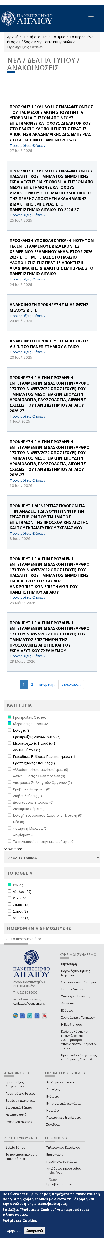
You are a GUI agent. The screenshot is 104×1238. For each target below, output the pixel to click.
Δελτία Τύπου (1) (26, 750)
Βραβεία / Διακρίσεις (20, 1101)
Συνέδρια (53, 1124)
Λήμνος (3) (21, 917)
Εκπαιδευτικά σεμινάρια (63, 1103)
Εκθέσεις (52, 1096)
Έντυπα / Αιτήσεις (73, 989)
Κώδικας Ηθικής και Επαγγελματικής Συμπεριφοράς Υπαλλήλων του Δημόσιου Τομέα (79, 1039)
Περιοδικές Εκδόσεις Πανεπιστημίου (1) (44, 756)
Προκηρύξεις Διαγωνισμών (15, 1084)
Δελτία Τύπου (15, 1147)
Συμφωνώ (13, 1230)
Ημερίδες (52, 1110)
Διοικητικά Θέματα (19, 1108)
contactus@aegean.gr (29, 1003)
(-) (8, 938)
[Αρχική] (29, 18)
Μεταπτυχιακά (16, 1115)
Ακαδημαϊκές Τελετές (60, 1082)
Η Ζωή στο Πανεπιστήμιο (43, 36)
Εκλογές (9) (22, 730)
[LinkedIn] (37, 1016)
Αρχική (12, 36)
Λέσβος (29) (22, 891)
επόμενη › (47, 684)
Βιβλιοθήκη (69, 964)
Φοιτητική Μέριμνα (19, 1122)
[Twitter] (29, 1016)
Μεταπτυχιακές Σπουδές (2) (35, 743)
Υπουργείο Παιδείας (75, 996)
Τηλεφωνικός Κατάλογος (63, 1147)
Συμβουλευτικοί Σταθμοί (78, 982)
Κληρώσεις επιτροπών (53, 41)
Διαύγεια (67, 1003)
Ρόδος (24, 41)
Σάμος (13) (21, 904)
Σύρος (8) (20, 911)
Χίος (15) (19, 898)
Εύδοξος (67, 1010)
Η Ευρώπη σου (71, 1024)
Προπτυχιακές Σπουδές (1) (34, 763)
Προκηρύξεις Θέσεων (20, 1093)
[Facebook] (22, 1016)
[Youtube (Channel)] (44, 1016)
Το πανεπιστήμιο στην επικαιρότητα (21, 1157)
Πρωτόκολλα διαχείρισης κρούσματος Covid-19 (79, 1057)
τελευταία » (71, 684)
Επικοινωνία (54, 1155)
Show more (13, 848)
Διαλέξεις (53, 1089)
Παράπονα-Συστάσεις (61, 1162)
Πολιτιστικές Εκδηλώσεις (63, 1117)
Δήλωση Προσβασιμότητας (59, 1182)
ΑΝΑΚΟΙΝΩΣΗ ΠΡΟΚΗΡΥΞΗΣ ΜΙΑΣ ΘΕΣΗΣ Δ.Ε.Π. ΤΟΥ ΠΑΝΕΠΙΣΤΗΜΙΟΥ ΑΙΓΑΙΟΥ (49, 343)
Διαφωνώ (34, 1231)
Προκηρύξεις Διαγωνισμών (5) (36, 737)
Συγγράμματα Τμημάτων (78, 1017)
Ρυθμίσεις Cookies (20, 1220)
